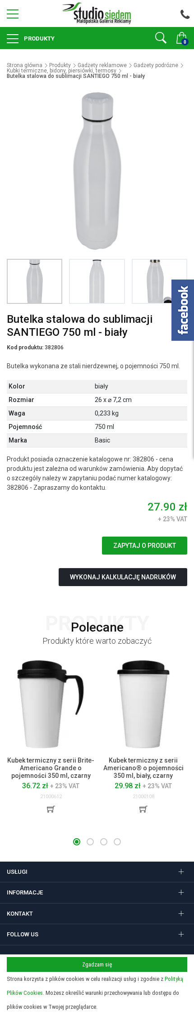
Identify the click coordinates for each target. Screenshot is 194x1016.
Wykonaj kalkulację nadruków (123, 577)
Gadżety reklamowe (102, 65)
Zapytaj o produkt (144, 545)
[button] (76, 842)
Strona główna (24, 65)
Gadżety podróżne (156, 65)
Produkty (39, 38)
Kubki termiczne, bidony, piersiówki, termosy (61, 71)
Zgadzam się (97, 964)
